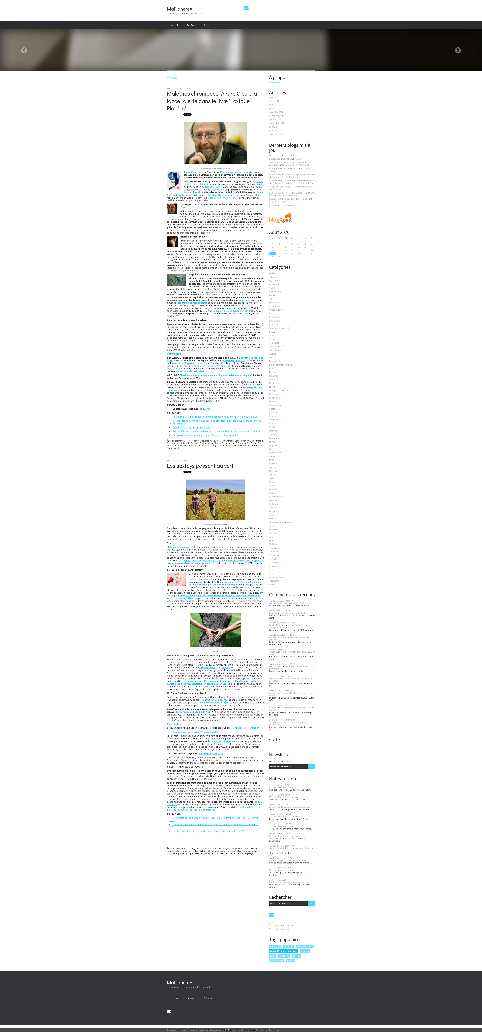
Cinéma (272, 335)
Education (273, 379)
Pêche (272, 482)
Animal (272, 288)
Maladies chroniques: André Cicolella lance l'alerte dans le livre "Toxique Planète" (212, 101)
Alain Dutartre (276, 637)
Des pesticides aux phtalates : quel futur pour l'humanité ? (204, 435)
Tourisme (273, 551)
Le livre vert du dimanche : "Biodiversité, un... (292, 667)
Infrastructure (276, 420)
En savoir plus (274, 1030)
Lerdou (272, 613)
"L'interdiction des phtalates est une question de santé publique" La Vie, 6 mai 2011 (213, 826)
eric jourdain (275, 666)
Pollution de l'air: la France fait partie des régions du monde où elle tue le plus (215, 416)
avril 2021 (273, 97)
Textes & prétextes (290, 205)
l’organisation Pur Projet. (214, 702)
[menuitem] (175, 25)
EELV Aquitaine (175, 368)
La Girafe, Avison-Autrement (295, 165)
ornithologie (284, 956)
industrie (218, 853)
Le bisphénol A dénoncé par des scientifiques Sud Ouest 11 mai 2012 (210, 831)
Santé (234, 443)
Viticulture (204, 445)
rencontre (257, 445)
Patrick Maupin (276, 625)
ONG (271, 478)
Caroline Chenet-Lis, (234, 360)
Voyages (273, 584)
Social (272, 526)
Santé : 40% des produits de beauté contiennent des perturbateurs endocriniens (216, 431)
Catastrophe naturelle (279, 328)
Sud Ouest (251, 443)
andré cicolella (173, 448)
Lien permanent (177, 440)
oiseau (290, 960)
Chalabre (277, 189)
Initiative (273, 423)
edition (248, 445)
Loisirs (272, 449)
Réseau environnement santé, (236, 172)
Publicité (273, 507)
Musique (273, 464)
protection (238, 853)
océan (272, 474)
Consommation (242, 440)
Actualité (205, 440)
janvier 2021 (275, 108)
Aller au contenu (9, 2)
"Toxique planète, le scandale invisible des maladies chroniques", (216, 375)
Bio (270, 313)
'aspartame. (217, 189)
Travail (272, 559)
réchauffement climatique (283, 951)
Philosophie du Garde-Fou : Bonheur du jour (293, 183)
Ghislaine (273, 651)
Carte (274, 739)
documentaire (276, 960)
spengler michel (276, 678)
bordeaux (305, 951)
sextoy (176, 853)
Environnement (207, 443)
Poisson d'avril (276, 497)
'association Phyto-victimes (186, 363)
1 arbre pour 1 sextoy (211, 753)
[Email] (246, 8)
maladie (232, 445)
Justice (272, 434)
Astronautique (276, 310)
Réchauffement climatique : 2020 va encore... (292, 653)
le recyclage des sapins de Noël (193, 711)
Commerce (206, 848)
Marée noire (275, 453)
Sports (272, 540)
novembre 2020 (276, 116)
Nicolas (272, 603)
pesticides (244, 299)
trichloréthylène (214, 186)
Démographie (256, 440)
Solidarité (240, 851)
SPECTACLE (274, 533)
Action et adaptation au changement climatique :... (289, 626)
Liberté (299, 158)
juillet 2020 (274, 130)
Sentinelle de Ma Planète (280, 522)
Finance (272, 401)
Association (274, 302)
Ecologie (195, 443)
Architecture (275, 291)
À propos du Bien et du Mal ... (282, 168)
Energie (272, 387)
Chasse (272, 332)
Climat (272, 339)
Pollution (226, 443)
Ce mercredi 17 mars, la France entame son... (290, 807)
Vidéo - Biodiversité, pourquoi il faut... (291, 679)
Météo (272, 460)
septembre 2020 (276, 123)
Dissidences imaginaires (280, 158)
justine (272, 693)
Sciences (242, 443)
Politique (273, 500)
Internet (206, 851)
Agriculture (215, 440)
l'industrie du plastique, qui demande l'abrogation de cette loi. (214, 808)
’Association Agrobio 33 (216, 365)
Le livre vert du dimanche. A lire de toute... (291, 708)
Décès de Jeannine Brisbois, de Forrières (288, 198)
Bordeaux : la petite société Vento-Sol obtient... (291, 882)
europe (296, 956)
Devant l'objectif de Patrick (285, 177)
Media (272, 456)
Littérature (274, 438)
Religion (273, 511)
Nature (272, 467)
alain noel (275, 946)
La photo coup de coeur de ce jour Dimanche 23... (292, 174)
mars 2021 (274, 101)
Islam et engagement (287, 195)
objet (182, 853)
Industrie (197, 851)
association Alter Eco (221, 741)
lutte (272, 956)
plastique (228, 853)
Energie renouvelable (279, 390)
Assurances (274, 306)
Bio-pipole (274, 317)
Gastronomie (275, 405)
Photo (272, 493)
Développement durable (178, 443)
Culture (272, 354)
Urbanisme (177, 445)
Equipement (274, 398)
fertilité (240, 445)
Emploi (272, 383)
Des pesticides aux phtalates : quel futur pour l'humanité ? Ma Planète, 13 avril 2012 (213, 819)
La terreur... (274, 155)
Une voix (273, 205)
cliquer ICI (205, 408)
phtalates (194, 853)
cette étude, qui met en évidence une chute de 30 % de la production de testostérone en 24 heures (213, 597)
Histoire (273, 409)
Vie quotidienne (191, 445)
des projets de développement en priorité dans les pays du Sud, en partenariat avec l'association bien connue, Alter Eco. (214, 682)
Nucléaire (273, 471)
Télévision (274, 548)
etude (210, 853)
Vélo (271, 570)
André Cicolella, (192, 172)
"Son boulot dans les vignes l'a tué (191, 427)
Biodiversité (274, 321)
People (272, 486)
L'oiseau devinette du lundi (292, 603)
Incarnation (289, 155)
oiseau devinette (305, 946)
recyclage (248, 853)
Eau (271, 368)
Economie (171, 851)
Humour (273, 412)
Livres (218, 443)
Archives (191, 25)
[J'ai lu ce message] (479, 1030)
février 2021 (274, 105)
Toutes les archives (277, 135)
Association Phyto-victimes (223, 197)
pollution (223, 445)
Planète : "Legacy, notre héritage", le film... (288, 860)
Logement (274, 445)
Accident (273, 273)
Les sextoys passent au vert (200, 465)
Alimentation (228, 440)
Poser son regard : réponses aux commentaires (291, 180)
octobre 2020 (275, 119)
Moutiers (273, 707)
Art (270, 299)
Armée (272, 295)
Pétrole (272, 489)
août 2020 (274, 127)
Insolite (272, 427)
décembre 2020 (276, 112)
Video (271, 573)
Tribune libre (275, 562)
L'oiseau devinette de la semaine (289, 638)
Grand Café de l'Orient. (192, 371)
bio (187, 853)
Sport (271, 537)
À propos (208, 25)
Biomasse (273, 324)
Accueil (174, 25)
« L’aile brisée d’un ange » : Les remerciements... (291, 186)
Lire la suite (274, 82)
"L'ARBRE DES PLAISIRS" (245, 727)
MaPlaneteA (179, 8)
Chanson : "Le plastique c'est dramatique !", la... (291, 694)
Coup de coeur (276, 350)
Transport (274, 555)
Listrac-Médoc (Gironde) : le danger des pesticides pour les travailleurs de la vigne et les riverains (215, 422)
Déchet (272, 357)
